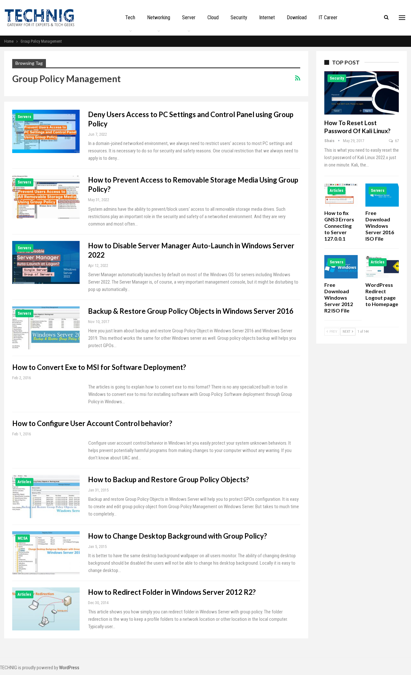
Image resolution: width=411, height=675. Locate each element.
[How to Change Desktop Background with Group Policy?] (46, 552)
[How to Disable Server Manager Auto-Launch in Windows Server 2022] (46, 262)
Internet (267, 17)
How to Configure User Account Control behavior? (92, 423)
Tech (130, 17)
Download (297, 17)
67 (396, 140)
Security (239, 17)
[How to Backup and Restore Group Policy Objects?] (46, 496)
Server (189, 17)
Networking (158, 17)
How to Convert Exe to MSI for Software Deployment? (99, 367)
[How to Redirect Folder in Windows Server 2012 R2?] (46, 608)
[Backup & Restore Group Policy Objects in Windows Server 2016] (46, 327)
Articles (24, 482)
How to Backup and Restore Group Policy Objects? (168, 479)
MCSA (23, 538)
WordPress (69, 668)
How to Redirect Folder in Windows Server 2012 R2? (172, 592)
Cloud (213, 17)
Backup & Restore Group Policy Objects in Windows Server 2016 (190, 311)
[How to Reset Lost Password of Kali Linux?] (361, 93)
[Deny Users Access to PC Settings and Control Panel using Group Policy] (46, 131)
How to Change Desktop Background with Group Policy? (177, 536)
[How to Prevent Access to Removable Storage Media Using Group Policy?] (46, 196)
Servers (24, 117)
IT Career (328, 17)
